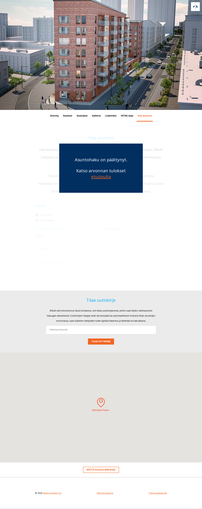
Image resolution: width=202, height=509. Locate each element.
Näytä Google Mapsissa (101, 469)
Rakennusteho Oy (52, 493)
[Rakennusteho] (195, 6)
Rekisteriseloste (105, 493)
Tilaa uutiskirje (101, 341)
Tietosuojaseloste (157, 493)
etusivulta (101, 176)
